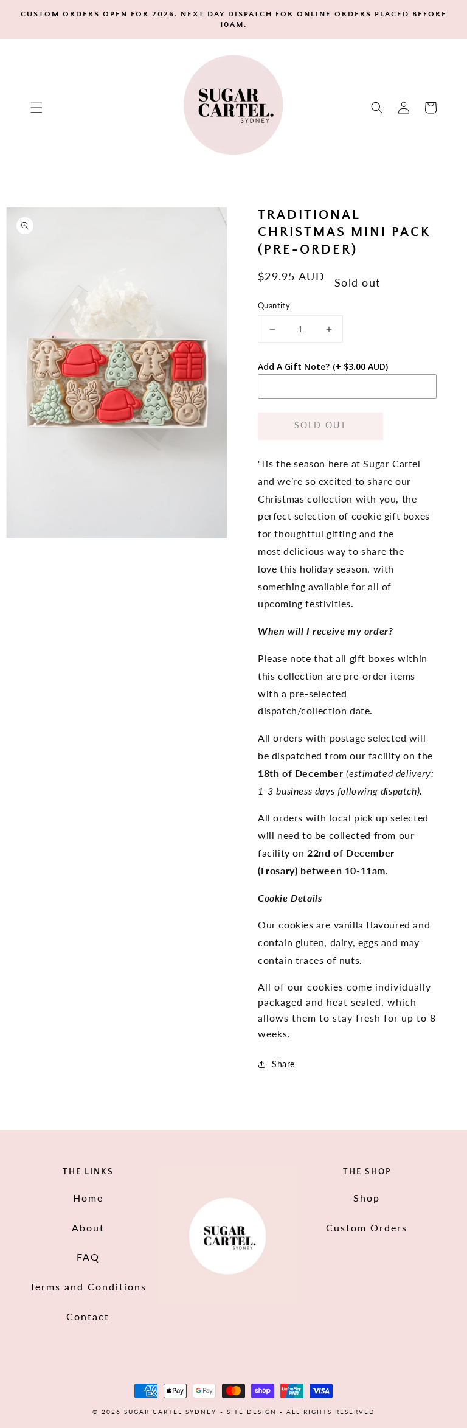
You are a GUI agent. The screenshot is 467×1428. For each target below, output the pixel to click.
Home (88, 1197)
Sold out (320, 425)
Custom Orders (366, 1227)
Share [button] (283, 1064)
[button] (36, 107)
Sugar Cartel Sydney (170, 1411)
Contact (87, 1316)
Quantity (274, 305)
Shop (366, 1197)
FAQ (88, 1257)
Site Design (252, 1411)
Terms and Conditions (88, 1286)
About (88, 1227)
